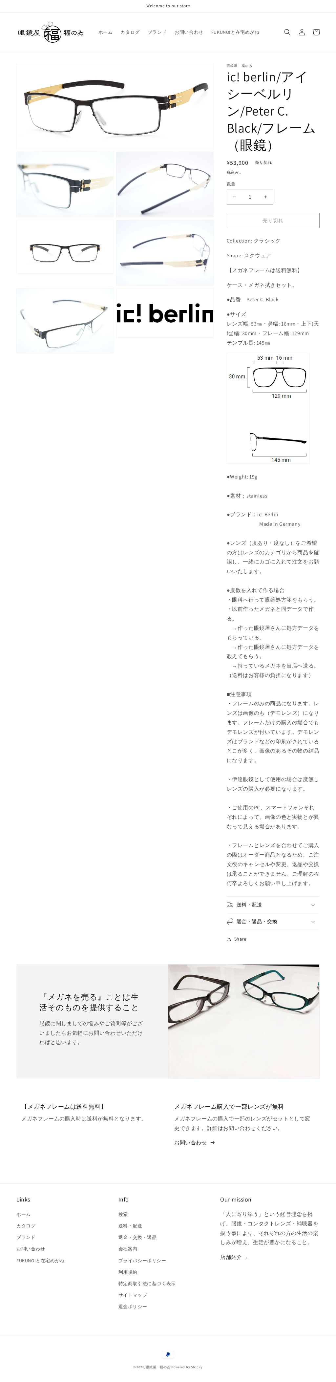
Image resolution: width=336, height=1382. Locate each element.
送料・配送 (130, 1226)
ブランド (25, 1237)
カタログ (25, 1226)
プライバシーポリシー (142, 1261)
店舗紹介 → (234, 1257)
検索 (123, 1214)
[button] (287, 32)
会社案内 (127, 1249)
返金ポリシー (132, 1306)
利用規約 (127, 1272)
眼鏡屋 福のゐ (158, 1367)
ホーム (23, 1214)
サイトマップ (132, 1295)
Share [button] (240, 939)
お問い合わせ (190, 1142)
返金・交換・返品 (137, 1237)
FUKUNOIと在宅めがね (40, 1261)
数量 (231, 184)
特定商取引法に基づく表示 (147, 1283)
